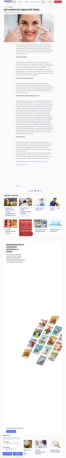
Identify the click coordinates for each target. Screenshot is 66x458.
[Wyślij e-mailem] (38, 191)
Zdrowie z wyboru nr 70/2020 (42, 161)
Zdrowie (26, 2)
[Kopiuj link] (40, 191)
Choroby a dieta (14, 1)
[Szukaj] (48, 1)
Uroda (31, 2)
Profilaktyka (37, 2)
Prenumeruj (57, 1)
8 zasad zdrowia (43, 1)
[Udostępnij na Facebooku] (35, 191)
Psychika (20, 2)
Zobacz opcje (26, 233)
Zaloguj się (50, 2)
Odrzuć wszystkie (7, 453)
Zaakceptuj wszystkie (17, 454)
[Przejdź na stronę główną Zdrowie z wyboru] (8, 2)
